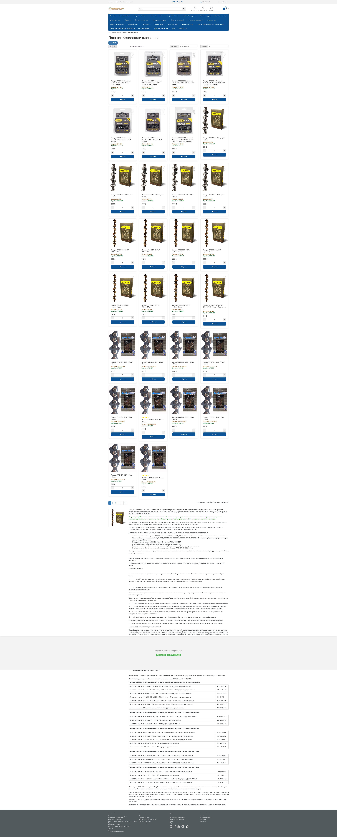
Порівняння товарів (176, 823)
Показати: (204, 46)
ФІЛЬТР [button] (113, 43)
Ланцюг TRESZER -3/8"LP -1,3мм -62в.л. (181, 306)
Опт (121, 2)
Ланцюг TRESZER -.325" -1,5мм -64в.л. (122, 196)
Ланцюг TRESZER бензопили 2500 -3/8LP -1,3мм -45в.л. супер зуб (214, 307)
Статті (131, 2)
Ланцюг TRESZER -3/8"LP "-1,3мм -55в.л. (120, 251)
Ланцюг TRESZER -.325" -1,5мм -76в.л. (214, 196)
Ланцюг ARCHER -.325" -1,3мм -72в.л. (213, 363)
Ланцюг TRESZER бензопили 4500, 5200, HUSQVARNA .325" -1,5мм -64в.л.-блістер (214, 83)
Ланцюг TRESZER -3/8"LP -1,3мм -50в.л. (151, 251)
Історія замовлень (206, 817)
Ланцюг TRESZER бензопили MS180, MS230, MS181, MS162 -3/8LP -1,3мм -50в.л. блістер (182, 140)
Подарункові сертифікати (177, 817)
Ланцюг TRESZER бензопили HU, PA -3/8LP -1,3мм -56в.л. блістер (121, 140)
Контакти (125, 2)
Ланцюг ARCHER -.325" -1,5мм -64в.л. (152, 421)
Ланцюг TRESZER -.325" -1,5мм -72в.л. (183, 196)
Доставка (116, 2)
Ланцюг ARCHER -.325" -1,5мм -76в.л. (152, 479)
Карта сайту (143, 823)
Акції (171, 821)
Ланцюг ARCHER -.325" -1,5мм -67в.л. (213, 418)
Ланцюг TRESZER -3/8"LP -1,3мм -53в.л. (212, 251)
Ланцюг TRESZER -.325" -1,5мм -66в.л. (153, 196)
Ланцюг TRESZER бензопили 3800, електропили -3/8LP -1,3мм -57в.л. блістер (152, 83)
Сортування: (174, 46)
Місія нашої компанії (114, 819)
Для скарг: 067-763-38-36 (148, 819)
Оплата (110, 2)
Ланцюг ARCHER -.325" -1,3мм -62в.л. (121, 363)
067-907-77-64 (145, 817)
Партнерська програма (177, 819)
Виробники (173, 816)
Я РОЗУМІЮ (161, 655)
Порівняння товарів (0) (137, 46)
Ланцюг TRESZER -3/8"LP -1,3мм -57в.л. (151, 306)
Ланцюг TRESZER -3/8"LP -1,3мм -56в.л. (120, 306)
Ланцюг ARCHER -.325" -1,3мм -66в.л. (183, 363)
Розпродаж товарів (114, 824)
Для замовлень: (144, 816)
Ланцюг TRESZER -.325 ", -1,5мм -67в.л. (214, 139)
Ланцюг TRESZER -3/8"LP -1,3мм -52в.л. (181, 251)
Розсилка (203, 821)
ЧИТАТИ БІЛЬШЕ (174, 655)
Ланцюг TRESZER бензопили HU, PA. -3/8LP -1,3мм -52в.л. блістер (152, 140)
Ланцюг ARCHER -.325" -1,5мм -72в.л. (121, 476)
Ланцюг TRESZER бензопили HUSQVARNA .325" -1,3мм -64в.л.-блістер (121, 83)
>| (125, 503)
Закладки (203, 819)
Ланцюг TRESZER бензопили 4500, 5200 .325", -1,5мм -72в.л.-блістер (183, 83)
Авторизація (206, 1)
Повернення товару (145, 821)
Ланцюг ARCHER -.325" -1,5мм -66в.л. (183, 418)
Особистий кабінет (206, 816)
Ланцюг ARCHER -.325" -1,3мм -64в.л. (152, 363)
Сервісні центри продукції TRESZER (119, 826)
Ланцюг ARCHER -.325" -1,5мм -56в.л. (121, 418)
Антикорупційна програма (116, 831)
